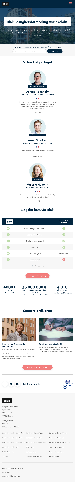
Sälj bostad (30, 447)
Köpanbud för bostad (34, 456)
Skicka (55, 51)
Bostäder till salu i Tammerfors (13, 442)
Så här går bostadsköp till (50, 344)
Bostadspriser (31, 452)
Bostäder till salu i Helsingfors (13, 433)
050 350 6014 (7, 424)
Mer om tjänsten (37, 276)
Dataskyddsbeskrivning (11, 476)
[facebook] (5, 384)
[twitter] (11, 384)
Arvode (5, 456)
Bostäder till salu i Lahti (10, 447)
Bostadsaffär (54, 456)
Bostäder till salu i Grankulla (12, 438)
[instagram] (17, 384)
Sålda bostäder (8, 452)
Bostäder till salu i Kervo (34, 438)
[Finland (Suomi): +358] (15, 51)
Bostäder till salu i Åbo (57, 438)
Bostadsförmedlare (56, 452)
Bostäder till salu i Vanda (58, 433)
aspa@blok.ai (7, 421)
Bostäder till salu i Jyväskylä (36, 442)
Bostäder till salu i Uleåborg (59, 442)
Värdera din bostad (56, 447)
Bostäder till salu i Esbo (34, 433)
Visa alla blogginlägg (37, 368)
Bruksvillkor (6, 472)
